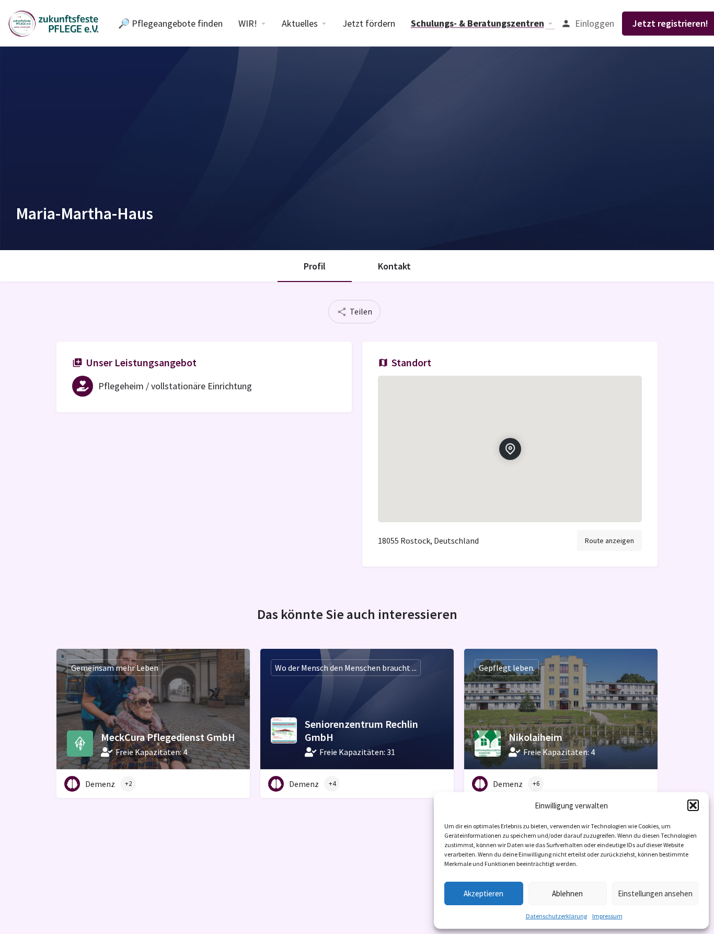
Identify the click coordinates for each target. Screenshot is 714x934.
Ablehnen (567, 893)
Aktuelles (300, 23)
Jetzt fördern (368, 23)
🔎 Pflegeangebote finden (170, 23)
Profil (315, 266)
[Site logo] (55, 22)
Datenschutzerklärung (556, 916)
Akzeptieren (483, 893)
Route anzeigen (609, 540)
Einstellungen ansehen (655, 893)
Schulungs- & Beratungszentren (477, 23)
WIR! (247, 23)
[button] (693, 805)
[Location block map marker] (510, 449)
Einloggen (594, 23)
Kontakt (394, 266)
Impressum (607, 916)
